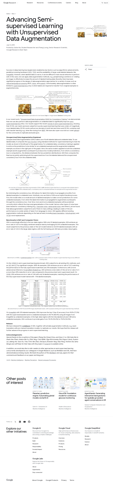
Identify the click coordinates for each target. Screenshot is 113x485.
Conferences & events (55, 3)
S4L (61, 353)
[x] (15, 422)
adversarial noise (54, 206)
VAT (9, 265)
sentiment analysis (26, 257)
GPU (30, 72)
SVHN (8, 274)
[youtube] (24, 422)
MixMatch (52, 353)
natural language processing (16, 83)
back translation (59, 213)
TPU (34, 72)
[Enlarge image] (105, 35)
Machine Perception (31, 360)
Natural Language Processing (47, 360)
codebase (26, 326)
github (76, 130)
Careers (68, 3)
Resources (40, 3)
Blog (76, 3)
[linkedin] (20, 422)
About (84, 3)
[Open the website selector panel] (17, 3)
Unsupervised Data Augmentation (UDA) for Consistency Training (44, 119)
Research (30, 3)
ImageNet (9, 75)
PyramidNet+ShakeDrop (32, 270)
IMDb (26, 224)
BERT (43, 130)
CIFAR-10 (15, 263)
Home (8, 13)
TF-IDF (8, 216)
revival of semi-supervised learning (60, 124)
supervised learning (21, 86)
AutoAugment (70, 213)
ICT (16, 265)
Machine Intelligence (17, 360)
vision (34, 83)
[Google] (9, 480)
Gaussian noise (41, 206)
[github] (29, 422)
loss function (32, 142)
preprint (47, 344)
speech (42, 83)
